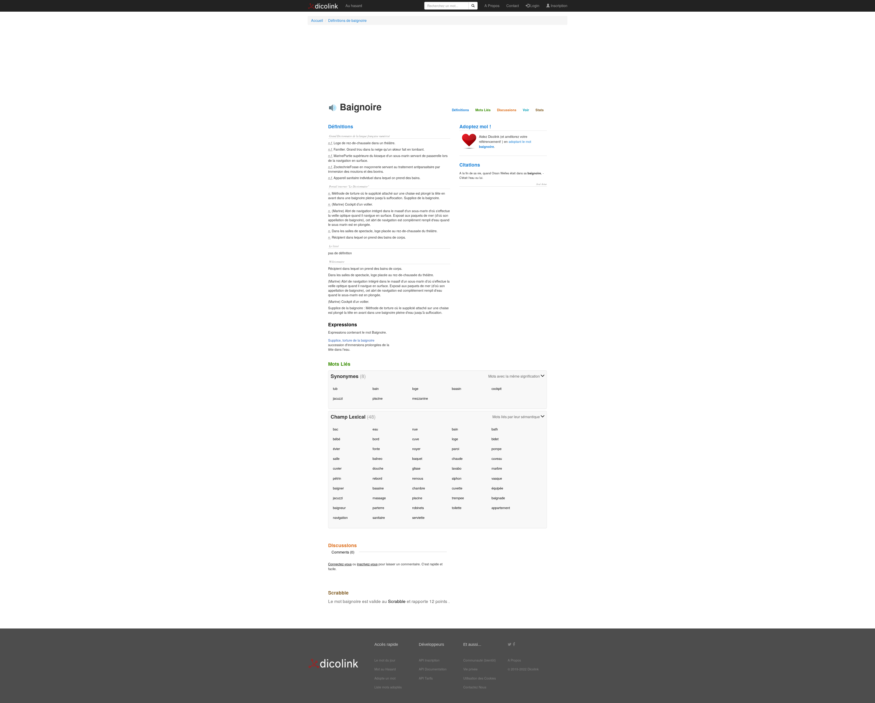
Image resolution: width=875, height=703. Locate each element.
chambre (418, 488)
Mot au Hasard (385, 669)
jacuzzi (338, 398)
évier (336, 448)
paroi (455, 448)
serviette (418, 517)
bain (376, 388)
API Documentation (433, 669)
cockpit (497, 388)
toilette (456, 507)
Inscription (558, 5)
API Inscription (429, 660)
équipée (497, 488)
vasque (497, 478)
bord (376, 438)
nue (415, 429)
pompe (497, 448)
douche (378, 468)
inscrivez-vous (367, 563)
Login (534, 5)
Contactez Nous (474, 687)
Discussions (506, 110)
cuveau (497, 458)
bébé (336, 438)
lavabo (456, 468)
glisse (416, 468)
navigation (340, 517)
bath (495, 429)
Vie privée (470, 669)
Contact (512, 5)
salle (336, 458)
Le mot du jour (384, 660)
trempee (458, 497)
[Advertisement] (437, 61)
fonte (376, 448)
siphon (456, 478)
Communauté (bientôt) (479, 660)
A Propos (491, 5)
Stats (539, 110)
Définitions (460, 110)
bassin (456, 388)
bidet (495, 438)
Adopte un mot (385, 678)
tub (335, 388)
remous (417, 478)
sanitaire (379, 517)
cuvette (457, 488)
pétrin (337, 478)
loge (415, 388)
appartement (501, 507)
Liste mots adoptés (388, 687)
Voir (526, 110)
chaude (457, 458)
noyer (416, 448)
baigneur (339, 507)
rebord (377, 478)
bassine (378, 488)
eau (375, 429)
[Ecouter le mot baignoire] (332, 107)
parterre (378, 507)
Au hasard (353, 5)
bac (335, 429)
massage (379, 497)
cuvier (337, 468)
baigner (338, 488)
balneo (377, 458)
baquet (417, 458)
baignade (498, 497)
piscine (378, 398)
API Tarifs (426, 678)
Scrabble (397, 601)
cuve (415, 438)
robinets (418, 507)
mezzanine (420, 398)
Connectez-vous (340, 563)
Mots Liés (483, 110)
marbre (497, 468)
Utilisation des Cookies (479, 678)
